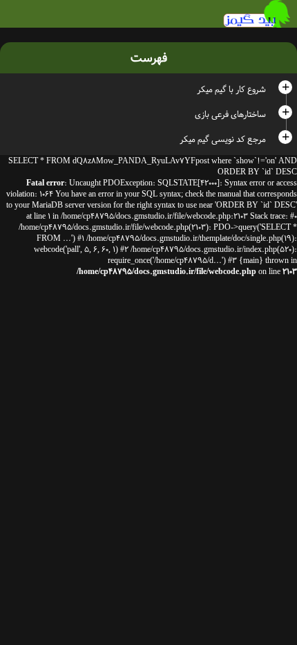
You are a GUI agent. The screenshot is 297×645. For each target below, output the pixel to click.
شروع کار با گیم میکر (231, 89)
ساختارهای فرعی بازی (230, 114)
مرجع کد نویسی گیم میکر (223, 139)
